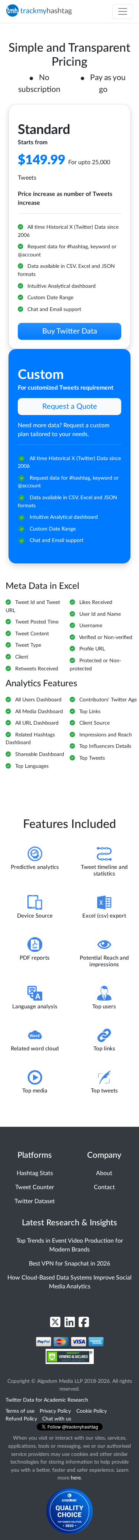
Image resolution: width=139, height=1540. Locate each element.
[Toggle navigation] (122, 11)
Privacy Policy (55, 1411)
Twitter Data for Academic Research (47, 1400)
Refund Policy (21, 1419)
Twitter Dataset (34, 1201)
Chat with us (56, 1419)
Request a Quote (69, 406)
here (76, 1478)
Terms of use (20, 1411)
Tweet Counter (34, 1187)
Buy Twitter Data (69, 331)
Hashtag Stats (35, 1173)
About (104, 1173)
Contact (104, 1187)
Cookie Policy (91, 1411)
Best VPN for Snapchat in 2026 (69, 1264)
